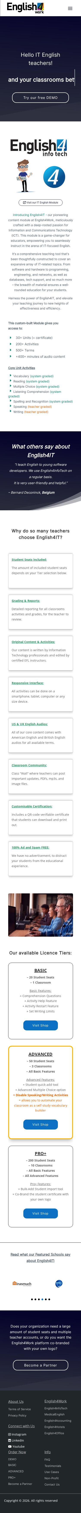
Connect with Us (21, 1426)
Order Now (17, 1452)
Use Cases (51, 1472)
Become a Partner (40, 1365)
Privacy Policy (17, 1415)
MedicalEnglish (54, 1414)
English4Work (55, 1401)
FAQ (47, 1459)
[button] (32, 1299)
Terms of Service (19, 1409)
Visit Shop (40, 1025)
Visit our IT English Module (42, 202)
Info (47, 1452)
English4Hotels (54, 1427)
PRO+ (12, 1477)
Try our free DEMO (40, 97)
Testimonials (52, 1466)
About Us (16, 1401)
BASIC (12, 1465)
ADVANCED (16, 1471)
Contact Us (52, 1484)
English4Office (54, 1433)
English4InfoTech (55, 1408)
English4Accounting (57, 1420)
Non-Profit (51, 1478)
